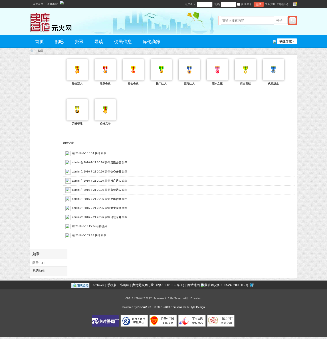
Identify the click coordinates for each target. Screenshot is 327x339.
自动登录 (246, 4)
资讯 (79, 41)
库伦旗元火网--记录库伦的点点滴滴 (32, 51)
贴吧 (59, 41)
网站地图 (193, 285)
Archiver (98, 285)
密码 (217, 4)
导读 (98, 41)
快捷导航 (285, 41)
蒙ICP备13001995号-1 (166, 285)
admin (76, 162)
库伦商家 (152, 41)
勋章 (40, 50)
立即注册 (270, 4)
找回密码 (282, 4)
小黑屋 (124, 285)
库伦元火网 (140, 285)
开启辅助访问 (291, 4)
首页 (39, 41)
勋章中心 (38, 263)
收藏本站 (52, 4)
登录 (258, 4)
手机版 (112, 285)
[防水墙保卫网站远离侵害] (251, 285)
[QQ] (80, 285)
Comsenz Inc (178, 307)
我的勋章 (38, 270)
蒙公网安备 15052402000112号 (226, 285)
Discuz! (142, 307)
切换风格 (295, 4)
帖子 (279, 20)
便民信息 (123, 41)
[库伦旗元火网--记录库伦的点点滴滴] (59, 21)
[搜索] (292, 20)
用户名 (189, 4)
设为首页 (38, 4)
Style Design (197, 307)
